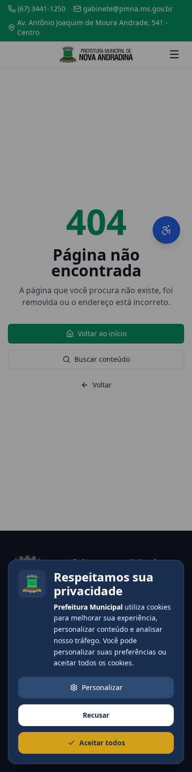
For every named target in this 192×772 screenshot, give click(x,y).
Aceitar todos (102, 742)
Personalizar (102, 687)
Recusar (96, 715)
